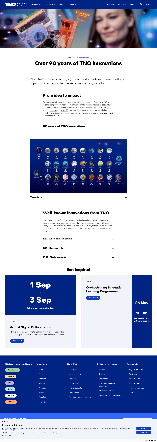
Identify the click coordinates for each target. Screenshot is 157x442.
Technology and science (108, 364)
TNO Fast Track (135, 379)
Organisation (74, 369)
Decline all (144, 432)
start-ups (53, 110)
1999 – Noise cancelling (54, 248)
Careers (121, 4)
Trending (42, 397)
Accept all (144, 428)
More (132, 4)
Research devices (105, 374)
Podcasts (42, 388)
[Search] (141, 4)
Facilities (102, 369)
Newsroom (42, 364)
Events (41, 374)
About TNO (72, 364)
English (4, 421)
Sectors (110, 4)
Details (4, 436)
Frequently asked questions (80, 397)
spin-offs (64, 110)
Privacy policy (13, 436)
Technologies (104, 379)
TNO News (43, 402)
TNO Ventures (134, 383)
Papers (41, 393)
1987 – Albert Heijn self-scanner (57, 239)
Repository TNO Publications (110, 395)
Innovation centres (136, 388)
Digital (71, 4)
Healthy (50, 4)
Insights (42, 383)
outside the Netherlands (56, 108)
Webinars (42, 379)
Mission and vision (76, 374)
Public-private (134, 374)
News (41, 369)
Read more (18, 341)
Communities (74, 393)
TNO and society (75, 388)
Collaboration (133, 364)
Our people (73, 383)
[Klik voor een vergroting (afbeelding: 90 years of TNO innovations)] (78, 192)
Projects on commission (138, 369)
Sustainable (36, 4)
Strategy (72, 379)
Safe (61, 4)
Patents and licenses (107, 391)
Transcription (36, 197)
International (134, 393)
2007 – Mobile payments (54, 257)
